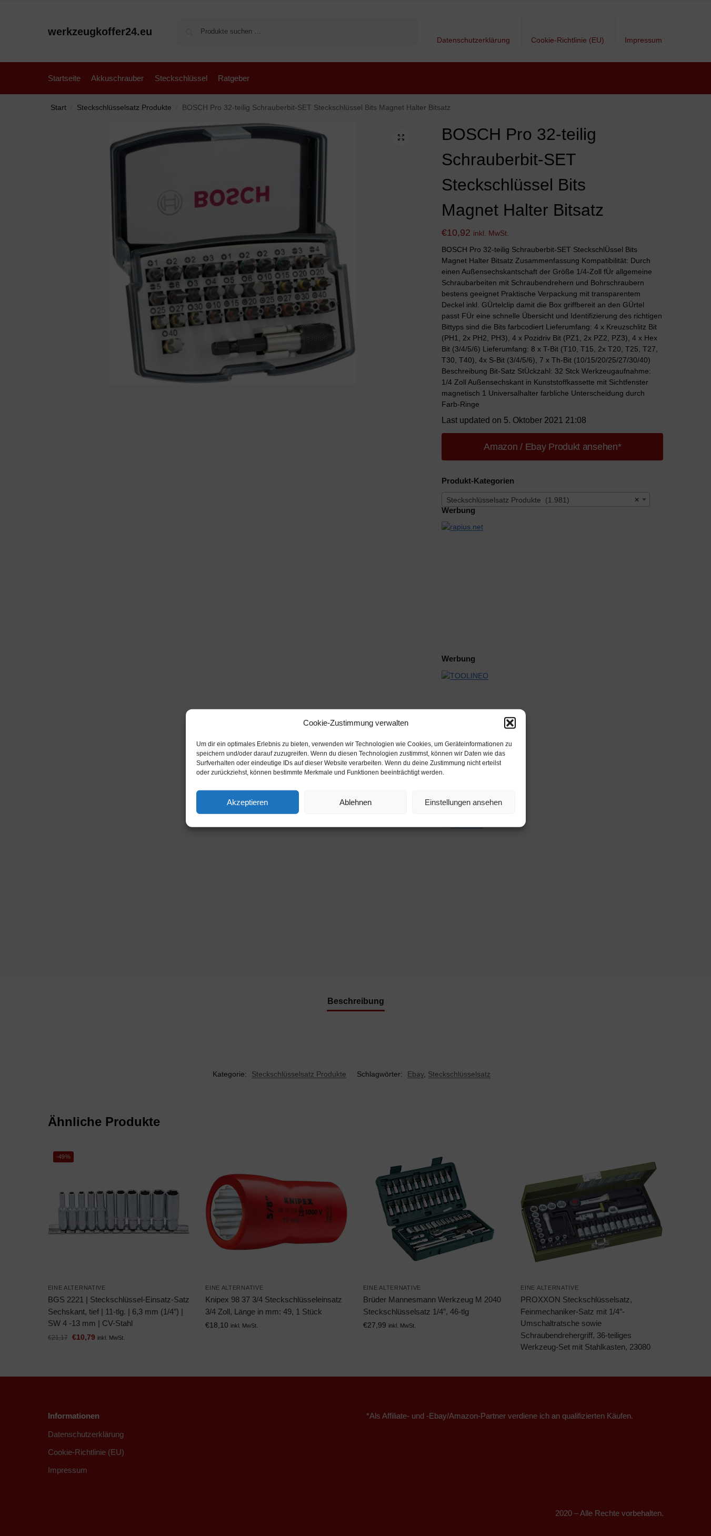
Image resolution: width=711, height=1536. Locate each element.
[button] (510, 723)
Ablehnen (355, 801)
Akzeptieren (247, 801)
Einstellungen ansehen (463, 801)
